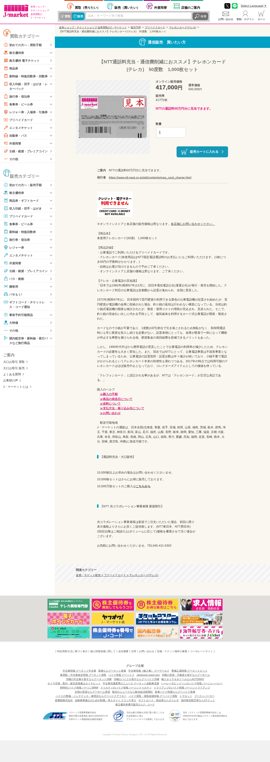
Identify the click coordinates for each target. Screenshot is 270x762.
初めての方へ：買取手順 (25, 45)
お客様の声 (10, 380)
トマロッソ (186, 696)
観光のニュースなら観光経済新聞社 (132, 691)
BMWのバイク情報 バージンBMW (79, 687)
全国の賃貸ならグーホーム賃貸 (92, 691)
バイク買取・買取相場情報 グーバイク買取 (153, 696)
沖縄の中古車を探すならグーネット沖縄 (89, 679)
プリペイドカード (21, 120)
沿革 (133, 651)
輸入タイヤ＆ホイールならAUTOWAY (182, 679)
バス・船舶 (16, 278)
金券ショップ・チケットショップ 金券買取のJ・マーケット (93, 27)
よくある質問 (12, 374)
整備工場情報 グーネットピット (189, 670)
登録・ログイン (245, 19)
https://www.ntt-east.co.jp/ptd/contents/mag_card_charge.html (150, 177)
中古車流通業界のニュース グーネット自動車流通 (131, 683)
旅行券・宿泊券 (19, 96)
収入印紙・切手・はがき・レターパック (28, 86)
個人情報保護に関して (103, 651)
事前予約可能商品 (21, 314)
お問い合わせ (225, 19)
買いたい (127, 7)
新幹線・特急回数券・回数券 (28, 76)
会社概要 (123, 651)
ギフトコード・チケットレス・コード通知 (27, 305)
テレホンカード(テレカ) (182, 27)
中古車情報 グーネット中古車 (79, 670)
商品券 (13, 68)
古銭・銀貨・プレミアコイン (28, 151)
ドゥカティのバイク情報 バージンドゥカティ (126, 687)
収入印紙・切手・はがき (25, 208)
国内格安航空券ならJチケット (198, 700)
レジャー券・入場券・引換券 (28, 112)
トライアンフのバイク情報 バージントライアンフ (182, 687)
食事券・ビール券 (21, 104)
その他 (13, 159)
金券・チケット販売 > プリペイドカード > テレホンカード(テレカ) (117, 575)
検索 (204, 16)
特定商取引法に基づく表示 (72, 651)
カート (261, 19)
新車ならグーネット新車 (112, 670)
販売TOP (136, 27)
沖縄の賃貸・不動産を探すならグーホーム (186, 675)
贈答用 (13, 286)
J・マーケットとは (15, 386)
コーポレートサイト (201, 651)
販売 (80, 16)
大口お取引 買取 (14, 361)
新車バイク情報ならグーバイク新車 (175, 691)
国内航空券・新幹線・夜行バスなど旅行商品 (28, 340)
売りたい (87, 7)
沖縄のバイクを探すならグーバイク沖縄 (136, 679)
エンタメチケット (21, 127)
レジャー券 (16, 247)
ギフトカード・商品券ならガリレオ (158, 700)
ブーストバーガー (204, 696)
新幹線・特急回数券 (22, 232)
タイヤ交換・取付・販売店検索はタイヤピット (74, 683)
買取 (68, 16)
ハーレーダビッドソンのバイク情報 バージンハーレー (192, 683)
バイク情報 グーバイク (121, 675)
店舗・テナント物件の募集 (172, 651)
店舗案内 (190, 7)
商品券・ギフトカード (24, 200)
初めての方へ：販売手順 (25, 185)
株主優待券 (16, 52)
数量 (159, 123)
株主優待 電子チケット (24, 60)
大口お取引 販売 (14, 368)
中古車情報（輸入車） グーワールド (148, 670)
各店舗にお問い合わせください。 (193, 224)
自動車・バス (18, 135)
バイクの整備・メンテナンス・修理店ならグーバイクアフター (91, 696)
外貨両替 (160, 7)
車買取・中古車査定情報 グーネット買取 (83, 675)
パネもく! (15, 294)
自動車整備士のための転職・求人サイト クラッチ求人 (105, 700)
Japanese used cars (148, 675)
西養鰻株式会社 (64, 700)
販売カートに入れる (204, 151)
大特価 (13, 322)
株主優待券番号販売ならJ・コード (135, 704)
